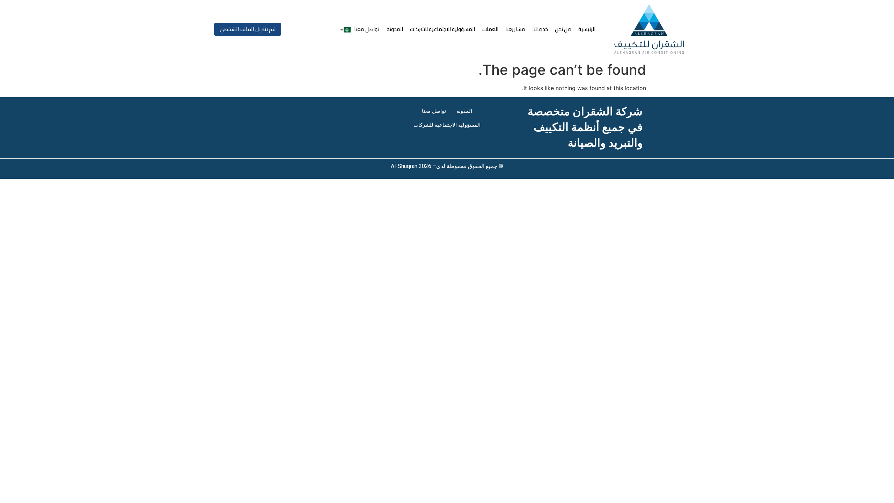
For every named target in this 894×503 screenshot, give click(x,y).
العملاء (490, 29)
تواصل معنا (367, 29)
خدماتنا (540, 29)
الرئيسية (586, 29)
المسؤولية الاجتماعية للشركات (442, 29)
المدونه (395, 29)
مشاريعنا (515, 29)
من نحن (563, 29)
